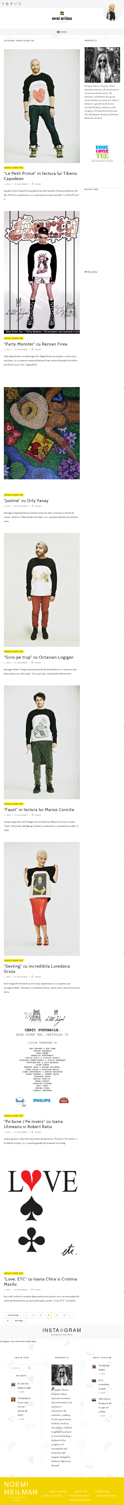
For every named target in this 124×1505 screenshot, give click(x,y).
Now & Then (81, 1491)
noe (9, 184)
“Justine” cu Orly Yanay (26, 500)
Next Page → (20, 1321)
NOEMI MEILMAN (21, 1487)
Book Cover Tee (14, 168)
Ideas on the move (106, 1496)
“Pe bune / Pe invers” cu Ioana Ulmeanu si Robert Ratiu (33, 1124)
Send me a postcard (79, 1500)
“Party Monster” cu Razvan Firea (35, 344)
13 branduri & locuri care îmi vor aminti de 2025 (24, 1407)
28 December (21, 506)
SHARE (37, 184)
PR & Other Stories (79, 1496)
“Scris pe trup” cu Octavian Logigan (39, 657)
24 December (21, 815)
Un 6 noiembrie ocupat (103, 1384)
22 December (21, 1132)
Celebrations (102, 1491)
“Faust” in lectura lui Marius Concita (39, 809)
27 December (21, 663)
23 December (21, 977)
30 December (21, 184)
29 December (21, 350)
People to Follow (52, 1496)
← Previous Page (12, 1315)
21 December (21, 1290)
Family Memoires (58, 1491)
